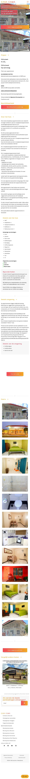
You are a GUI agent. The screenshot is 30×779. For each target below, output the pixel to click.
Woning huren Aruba (8, 728)
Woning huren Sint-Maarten (10, 738)
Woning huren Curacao (8, 733)
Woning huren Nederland (9, 740)
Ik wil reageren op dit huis (15, 27)
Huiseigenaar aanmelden (9, 718)
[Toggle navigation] (28, 2)
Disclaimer (22, 755)
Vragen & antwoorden (8, 723)
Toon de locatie (15, 374)
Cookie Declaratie (21, 757)
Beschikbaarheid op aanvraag (15, 107)
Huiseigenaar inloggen (8, 720)
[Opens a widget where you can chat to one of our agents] (25, 776)
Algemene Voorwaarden (16, 97)
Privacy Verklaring (8, 757)
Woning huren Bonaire (8, 730)
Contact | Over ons (7, 715)
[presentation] (2, 41)
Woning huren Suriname (9, 735)
